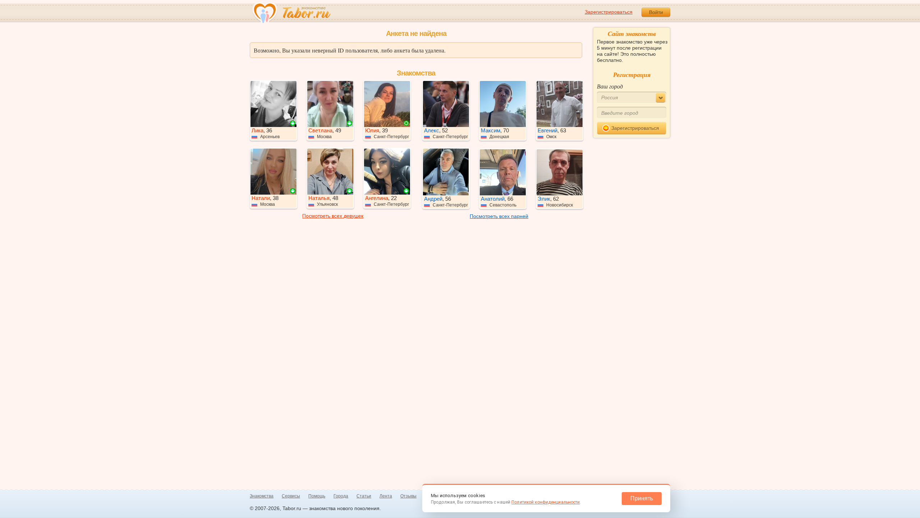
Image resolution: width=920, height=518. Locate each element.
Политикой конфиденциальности (545, 502)
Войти (656, 12)
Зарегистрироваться (608, 12)
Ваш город (610, 86)
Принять (641, 498)
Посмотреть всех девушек (332, 216)
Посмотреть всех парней (499, 216)
